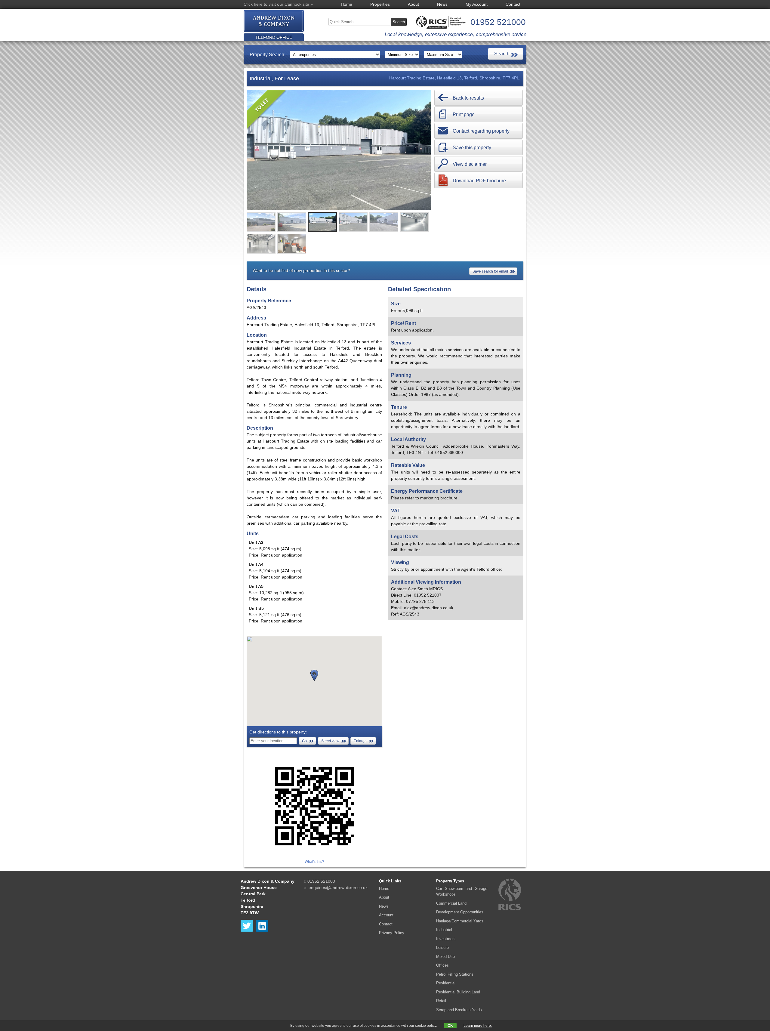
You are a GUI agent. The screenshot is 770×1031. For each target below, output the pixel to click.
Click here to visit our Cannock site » (278, 4)
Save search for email (490, 271)
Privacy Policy (391, 933)
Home (346, 4)
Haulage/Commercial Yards (459, 921)
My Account (477, 4)
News (442, 4)
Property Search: (267, 54)
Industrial (444, 930)
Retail (441, 1001)
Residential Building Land (458, 992)
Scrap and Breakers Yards (459, 1010)
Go (304, 741)
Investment (446, 939)
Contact (513, 4)
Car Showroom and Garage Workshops (461, 891)
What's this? (314, 862)
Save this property (472, 147)
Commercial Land (451, 903)
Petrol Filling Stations (454, 974)
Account (386, 915)
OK (450, 1025)
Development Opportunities (459, 912)
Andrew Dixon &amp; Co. (274, 21)
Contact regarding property (481, 131)
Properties (380, 4)
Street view (330, 741)
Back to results (468, 97)
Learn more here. (478, 1025)
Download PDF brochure (479, 180)
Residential (445, 983)
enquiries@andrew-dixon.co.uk (338, 887)
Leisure (442, 947)
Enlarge (360, 741)
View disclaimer (470, 164)
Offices (442, 965)
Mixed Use (445, 956)
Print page (464, 114)
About (413, 4)
